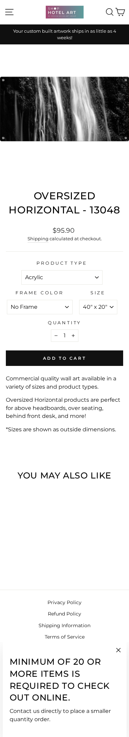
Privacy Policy (64, 602)
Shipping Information (64, 625)
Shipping (38, 238)
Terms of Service (65, 637)
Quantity (64, 322)
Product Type (61, 263)
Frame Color (39, 292)
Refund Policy (64, 614)
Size (98, 292)
